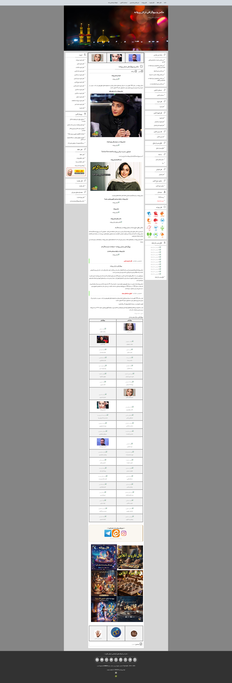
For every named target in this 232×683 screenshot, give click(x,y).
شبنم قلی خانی (129, 397)
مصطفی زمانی (129, 418)
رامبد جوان (102, 331)
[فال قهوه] (130, 583)
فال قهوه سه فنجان (159, 121)
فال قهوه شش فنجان (159, 125)
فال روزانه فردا (80, 197)
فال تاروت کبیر (80, 63)
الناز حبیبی (102, 384)
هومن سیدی (130, 471)
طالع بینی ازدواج (160, 148)
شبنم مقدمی (103, 487)
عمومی (133, 644)
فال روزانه (144, 2)
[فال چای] (130, 609)
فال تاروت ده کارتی (79, 93)
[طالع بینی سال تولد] (156, 261)
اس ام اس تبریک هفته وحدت (157, 83)
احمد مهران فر (102, 446)
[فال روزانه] (104, 557)
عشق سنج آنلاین (160, 185)
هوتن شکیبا (103, 376)
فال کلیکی (161, 174)
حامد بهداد (129, 360)
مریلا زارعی (102, 495)
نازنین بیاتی (103, 462)
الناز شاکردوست (103, 479)
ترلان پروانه (103, 409)
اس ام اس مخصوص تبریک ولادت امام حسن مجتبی (156, 66)
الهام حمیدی (103, 519)
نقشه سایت (110, 669)
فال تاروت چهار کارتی (79, 78)
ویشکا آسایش (129, 384)
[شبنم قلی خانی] (97, 58)
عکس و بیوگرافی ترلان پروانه (149, 12)
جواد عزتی (102, 503)
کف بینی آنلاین (160, 136)
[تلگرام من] (130, 660)
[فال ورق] (104, 609)
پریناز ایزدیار (103, 471)
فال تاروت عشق (80, 97)
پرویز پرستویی (129, 519)
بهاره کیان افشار (129, 495)
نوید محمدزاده (129, 454)
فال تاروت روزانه (80, 60)
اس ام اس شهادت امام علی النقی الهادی (157, 61)
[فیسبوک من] (125, 660)
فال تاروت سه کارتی (79, 74)
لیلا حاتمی (103, 344)
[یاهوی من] (135, 660)
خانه (165, 2)
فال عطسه (81, 186)
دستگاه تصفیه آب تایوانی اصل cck (76, 143)
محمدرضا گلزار (102, 511)
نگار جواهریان (129, 409)
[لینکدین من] (97, 660)
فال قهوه (162, 118)
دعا (163, 163)
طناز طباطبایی (103, 360)
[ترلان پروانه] (116, 58)
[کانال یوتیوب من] (102, 660)
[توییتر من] (111, 660)
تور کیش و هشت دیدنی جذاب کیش (75, 124)
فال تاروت (151, 2)
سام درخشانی (129, 426)
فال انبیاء (162, 106)
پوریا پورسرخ (103, 368)
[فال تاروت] (130, 557)
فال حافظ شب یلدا (80, 162)
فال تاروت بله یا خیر (79, 104)
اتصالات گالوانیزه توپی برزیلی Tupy (76, 134)
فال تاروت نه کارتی (79, 89)
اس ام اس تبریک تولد (159, 71)
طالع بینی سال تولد (159, 277)
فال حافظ (159, 2)
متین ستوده (130, 462)
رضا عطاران (129, 368)
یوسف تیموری (102, 426)
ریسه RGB (161, 197)
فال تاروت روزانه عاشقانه (78, 100)
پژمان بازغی (129, 487)
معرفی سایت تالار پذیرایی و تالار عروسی (77, 129)
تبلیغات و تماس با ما (113, 2)
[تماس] (116, 660)
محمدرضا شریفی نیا (103, 418)
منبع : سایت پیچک (138, 313)
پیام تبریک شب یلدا (79, 165)
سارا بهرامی (129, 331)
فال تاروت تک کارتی (79, 71)
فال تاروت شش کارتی (79, 85)
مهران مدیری (103, 397)
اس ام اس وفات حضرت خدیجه (156, 74)
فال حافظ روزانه (80, 158)
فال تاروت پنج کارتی (79, 82)
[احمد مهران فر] (134, 58)
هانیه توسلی (103, 352)
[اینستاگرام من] (121, 660)
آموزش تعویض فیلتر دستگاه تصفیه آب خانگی (76, 138)
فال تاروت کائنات (80, 67)
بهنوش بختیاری (102, 434)
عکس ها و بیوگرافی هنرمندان (77, 201)
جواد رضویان (130, 344)
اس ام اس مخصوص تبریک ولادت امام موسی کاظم (156, 79)
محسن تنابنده (129, 434)
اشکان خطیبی (129, 511)
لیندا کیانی (129, 446)
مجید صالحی (130, 503)
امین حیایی (129, 352)
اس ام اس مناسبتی (134, 2)
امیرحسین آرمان (130, 376)
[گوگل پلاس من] (106, 660)
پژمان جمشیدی (102, 454)
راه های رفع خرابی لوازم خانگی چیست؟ (77, 120)
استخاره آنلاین (123, 2)
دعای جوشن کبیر (160, 159)
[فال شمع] (104, 583)
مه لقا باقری (129, 479)
